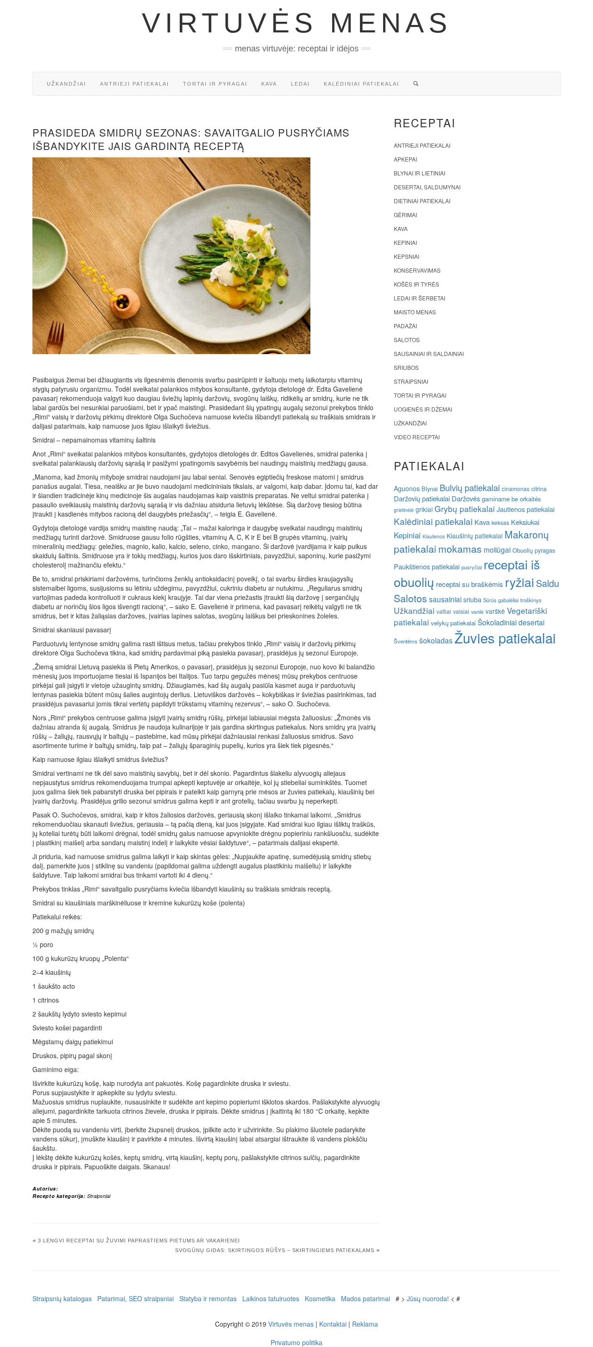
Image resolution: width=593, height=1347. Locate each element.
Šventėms (405, 641)
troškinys (531, 600)
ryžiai (519, 582)
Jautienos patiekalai (526, 509)
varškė (495, 611)
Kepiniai (405, 242)
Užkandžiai (66, 84)
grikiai (424, 509)
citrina (539, 489)
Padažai (405, 326)
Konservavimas (417, 270)
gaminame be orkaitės (511, 498)
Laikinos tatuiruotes (270, 1298)
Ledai (300, 84)
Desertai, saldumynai (427, 187)
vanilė (477, 611)
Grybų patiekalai (465, 508)
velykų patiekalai (453, 622)
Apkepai (405, 159)
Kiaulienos (434, 536)
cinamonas (516, 489)
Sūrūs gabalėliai (500, 600)
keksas (500, 522)
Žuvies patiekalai (505, 637)
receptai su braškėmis (469, 584)
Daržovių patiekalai (422, 498)
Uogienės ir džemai (423, 409)
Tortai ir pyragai (215, 84)
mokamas (460, 548)
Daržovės (466, 498)
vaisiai (461, 611)
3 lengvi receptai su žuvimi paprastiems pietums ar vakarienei (139, 1240)
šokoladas (436, 640)
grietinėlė (404, 509)
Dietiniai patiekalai (422, 201)
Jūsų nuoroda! (428, 1298)
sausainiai (445, 599)
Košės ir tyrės (416, 284)
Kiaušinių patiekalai (475, 535)
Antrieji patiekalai (134, 84)
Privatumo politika (296, 1342)
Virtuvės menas (297, 22)
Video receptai (417, 437)
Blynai (430, 488)
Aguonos (407, 488)
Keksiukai (525, 522)
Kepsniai (406, 256)
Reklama (365, 1323)
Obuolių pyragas (533, 550)
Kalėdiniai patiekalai (361, 84)
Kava (269, 84)
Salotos (407, 339)
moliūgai (497, 549)
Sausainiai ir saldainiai (429, 353)
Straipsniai (98, 1195)
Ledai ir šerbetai (419, 298)
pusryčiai (471, 567)
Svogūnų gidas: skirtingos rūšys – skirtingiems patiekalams (274, 1250)
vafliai (443, 611)
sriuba (472, 599)
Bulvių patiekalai (470, 487)
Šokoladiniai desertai (511, 622)
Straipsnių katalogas (62, 1298)
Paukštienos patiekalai (427, 566)
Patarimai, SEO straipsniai (135, 1298)
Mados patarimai (365, 1298)
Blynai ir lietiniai (419, 173)
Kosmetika (320, 1298)
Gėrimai (405, 214)
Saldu (547, 583)
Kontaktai (333, 1323)
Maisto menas (415, 312)
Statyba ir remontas (208, 1298)
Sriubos (406, 367)
